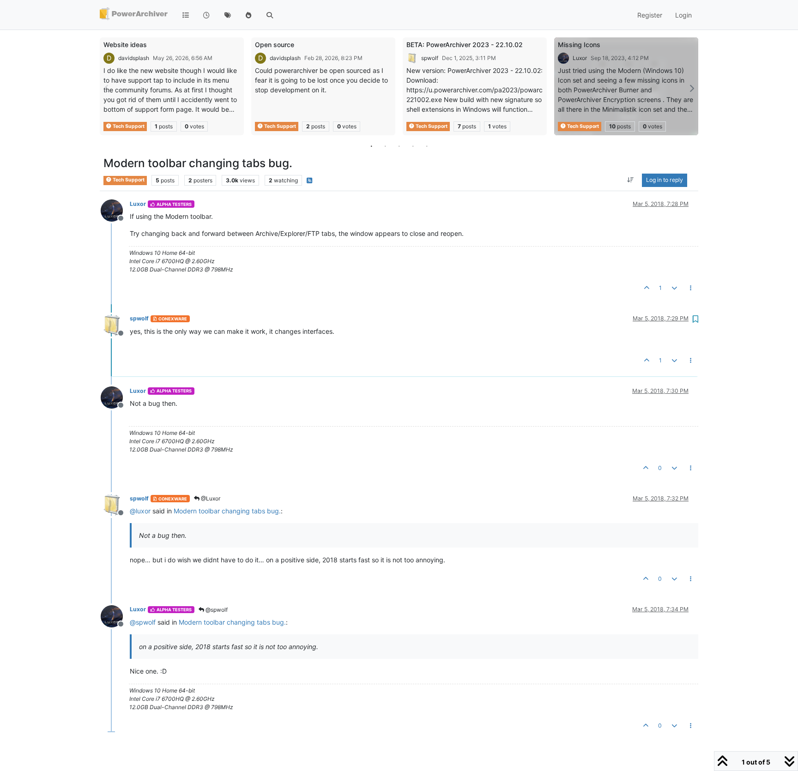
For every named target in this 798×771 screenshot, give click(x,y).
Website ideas (125, 44)
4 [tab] (412, 146)
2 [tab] (385, 146)
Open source (274, 44)
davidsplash (133, 57)
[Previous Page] (107, 88)
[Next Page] (691, 88)
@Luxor (210, 498)
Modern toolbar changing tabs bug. (227, 511)
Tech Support (128, 126)
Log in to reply (664, 180)
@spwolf (216, 609)
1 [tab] (371, 146)
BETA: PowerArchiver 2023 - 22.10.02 (464, 44)
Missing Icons (579, 44)
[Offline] (115, 210)
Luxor (580, 57)
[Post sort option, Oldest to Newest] (630, 180)
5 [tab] (426, 146)
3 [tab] (399, 146)
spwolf (429, 57)
